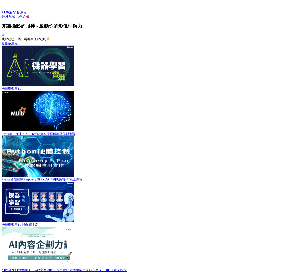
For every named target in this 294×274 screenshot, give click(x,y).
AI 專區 (7, 12)
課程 (23, 12)
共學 (19, 16)
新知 (26, 16)
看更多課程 (10, 43)
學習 (16, 12)
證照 (5, 16)
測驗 (12, 16)
